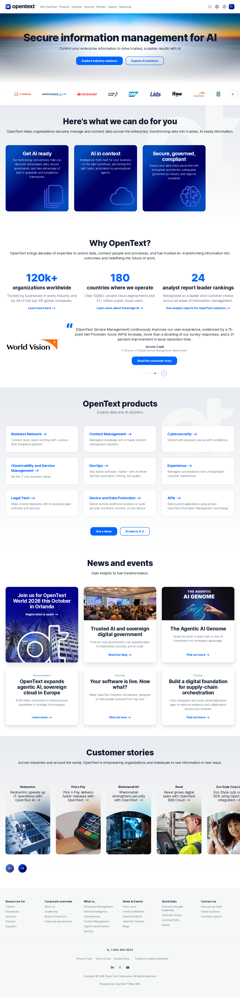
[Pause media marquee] (232, 94)
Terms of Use (103, 958)
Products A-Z (135, 531)
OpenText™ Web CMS (127, 983)
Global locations (210, 911)
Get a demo (104, 531)
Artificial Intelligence (95, 911)
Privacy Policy (84, 958)
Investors (11, 916)
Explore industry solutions (99, 61)
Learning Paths (170, 919)
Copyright (89, 976)
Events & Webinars (133, 911)
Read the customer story (154, 360)
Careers (10, 906)
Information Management (98, 906)
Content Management (96, 921)
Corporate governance (58, 921)
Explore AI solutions (144, 61)
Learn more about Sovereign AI (118, 308)
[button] (48, 7)
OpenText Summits (133, 921)
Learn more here (39, 308)
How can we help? (212, 906)
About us (50, 906)
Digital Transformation (96, 926)
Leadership (51, 911)
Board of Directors (55, 916)
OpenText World (132, 916)
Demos (166, 924)
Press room (129, 906)
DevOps (88, 931)
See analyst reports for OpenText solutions (196, 308)
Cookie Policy (122, 958)
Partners (10, 921)
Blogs (126, 926)
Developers (12, 911)
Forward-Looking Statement (151, 958)
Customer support (211, 916)
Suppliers (11, 926)
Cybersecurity (92, 916)
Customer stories (172, 915)
